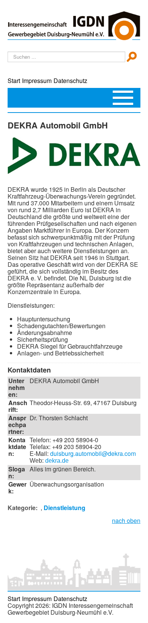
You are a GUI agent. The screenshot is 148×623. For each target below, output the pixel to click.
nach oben (126, 520)
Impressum (37, 80)
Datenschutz (70, 80)
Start (14, 80)
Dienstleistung (64, 507)
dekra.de (57, 460)
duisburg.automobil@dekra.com (93, 453)
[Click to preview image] (74, 154)
